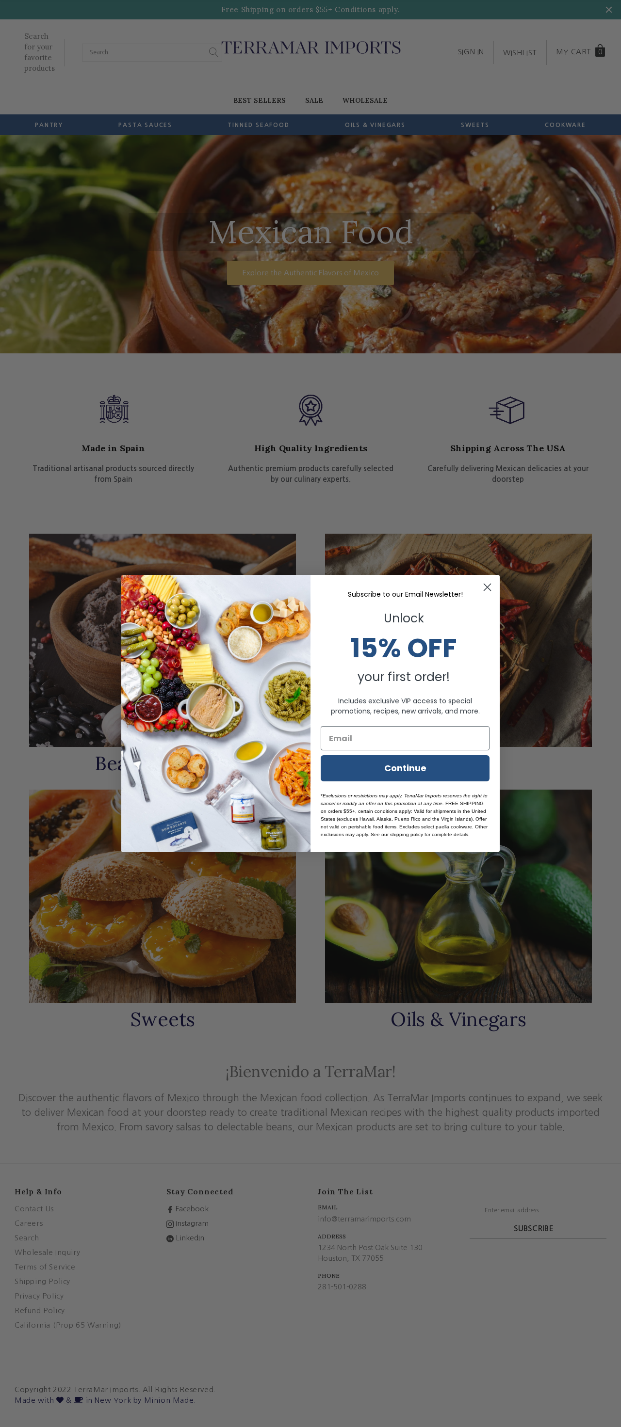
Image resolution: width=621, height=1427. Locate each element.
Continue (405, 768)
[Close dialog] (487, 587)
